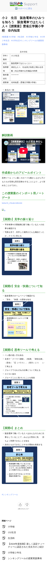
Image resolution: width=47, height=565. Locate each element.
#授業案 (5, 37)
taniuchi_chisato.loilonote (12, 203)
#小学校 (12, 37)
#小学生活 (15, 40)
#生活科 (21, 37)
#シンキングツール (10, 494)
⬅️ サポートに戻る (23, 8)
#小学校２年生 (32, 37)
